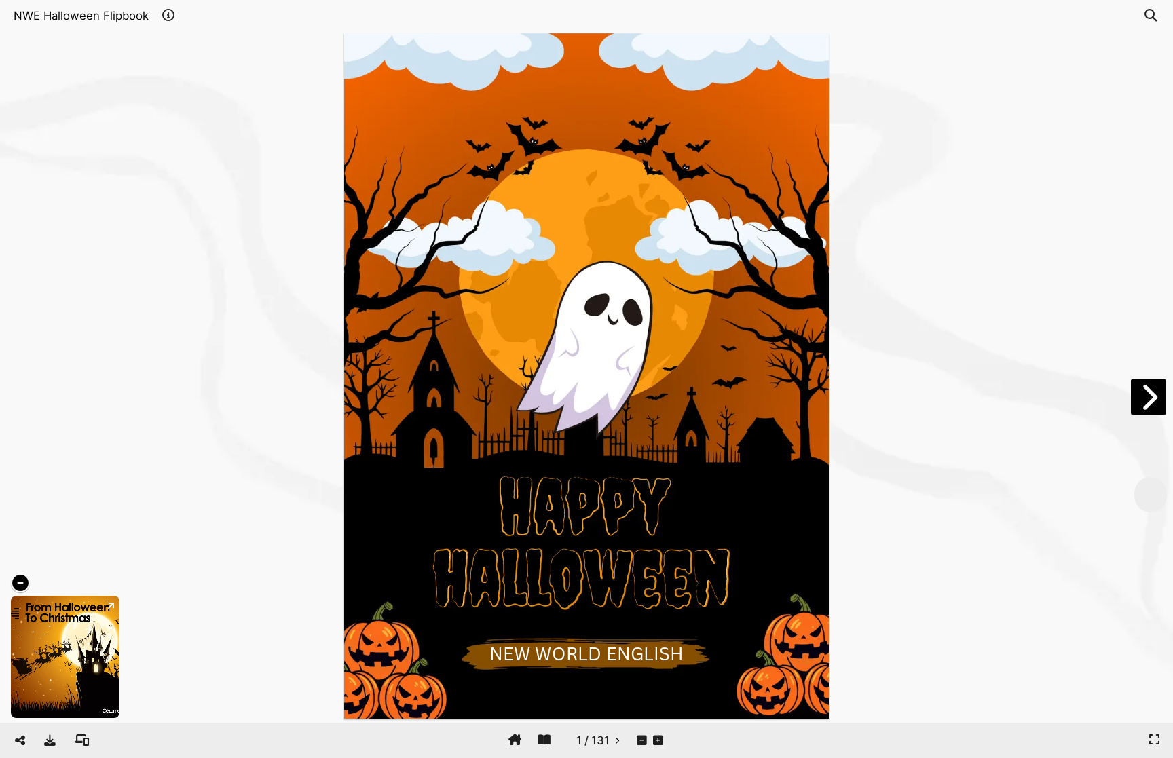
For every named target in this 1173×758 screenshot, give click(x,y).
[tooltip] (50, 740)
